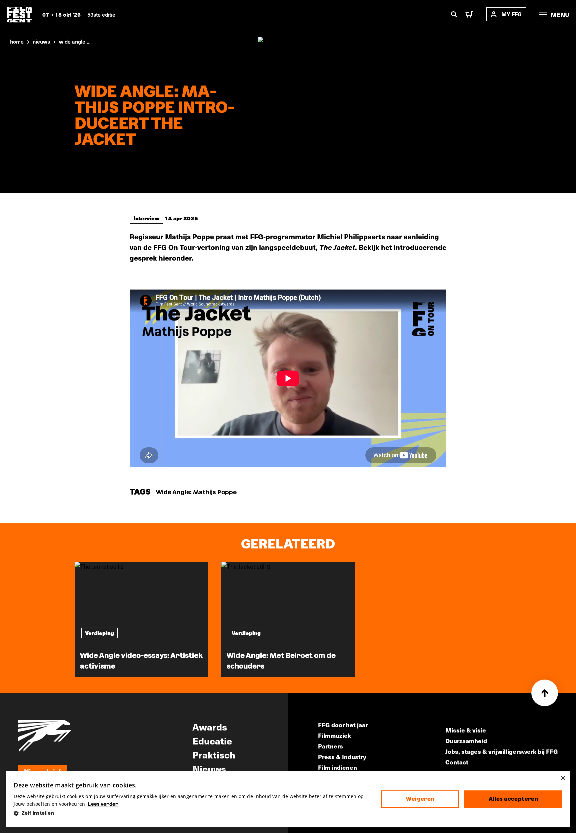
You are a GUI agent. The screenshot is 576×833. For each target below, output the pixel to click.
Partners (330, 746)
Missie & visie (465, 730)
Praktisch (213, 754)
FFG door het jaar (343, 725)
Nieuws (209, 768)
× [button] (562, 778)
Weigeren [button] (420, 799)
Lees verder (103, 804)
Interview (146, 218)
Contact (456, 762)
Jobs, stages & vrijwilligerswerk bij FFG (501, 751)
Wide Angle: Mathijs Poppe (196, 492)
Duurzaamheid (466, 740)
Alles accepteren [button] (513, 799)
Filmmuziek (334, 735)
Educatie (212, 740)
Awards (209, 726)
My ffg (511, 14)
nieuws (41, 41)
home (17, 41)
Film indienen (337, 767)
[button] (192, 813)
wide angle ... (75, 41)
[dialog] (288, 799)
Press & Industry (342, 756)
